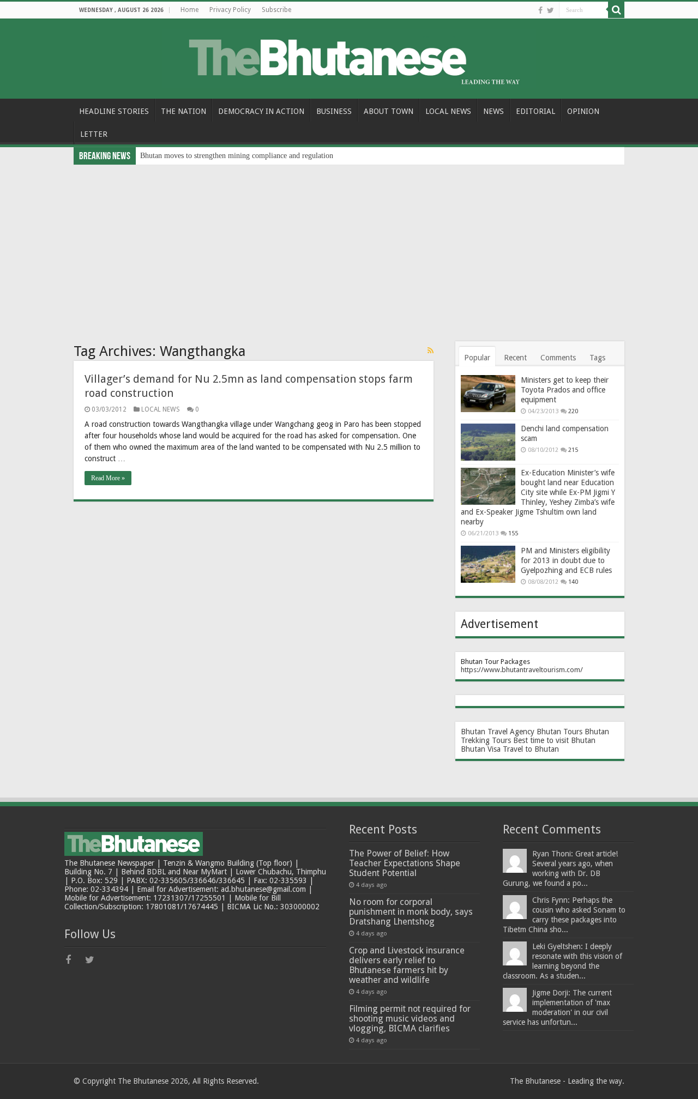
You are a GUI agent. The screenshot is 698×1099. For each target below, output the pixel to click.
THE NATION (183, 111)
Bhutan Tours (559, 731)
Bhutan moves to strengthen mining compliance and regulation (236, 156)
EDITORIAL (535, 111)
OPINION (583, 111)
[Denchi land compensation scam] (488, 442)
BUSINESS (334, 111)
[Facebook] (540, 10)
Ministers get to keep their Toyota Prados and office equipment (565, 390)
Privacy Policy (230, 10)
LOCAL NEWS (448, 111)
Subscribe (276, 10)
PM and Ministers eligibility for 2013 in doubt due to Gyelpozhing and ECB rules (566, 560)
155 (513, 533)
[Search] (616, 10)
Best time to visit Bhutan (554, 740)
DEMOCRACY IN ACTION (261, 111)
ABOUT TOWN (388, 111)
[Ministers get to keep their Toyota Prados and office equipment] (488, 393)
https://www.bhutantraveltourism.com (520, 670)
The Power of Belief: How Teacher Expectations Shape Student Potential (404, 863)
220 (573, 411)
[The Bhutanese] (349, 57)
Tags (597, 357)
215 (573, 450)
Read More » (108, 478)
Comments (558, 357)
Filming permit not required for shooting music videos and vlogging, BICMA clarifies (410, 1019)
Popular (477, 357)
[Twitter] (550, 10)
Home (189, 10)
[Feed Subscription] (431, 350)
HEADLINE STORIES (114, 111)
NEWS (493, 111)
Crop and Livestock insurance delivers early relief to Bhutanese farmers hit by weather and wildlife (407, 965)
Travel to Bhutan (531, 749)
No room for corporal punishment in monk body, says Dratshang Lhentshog (411, 912)
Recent (515, 357)
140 (573, 581)
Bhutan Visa (481, 749)
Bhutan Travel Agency (497, 731)
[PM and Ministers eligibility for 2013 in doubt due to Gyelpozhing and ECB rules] (488, 564)
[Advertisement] (349, 246)
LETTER (93, 134)
